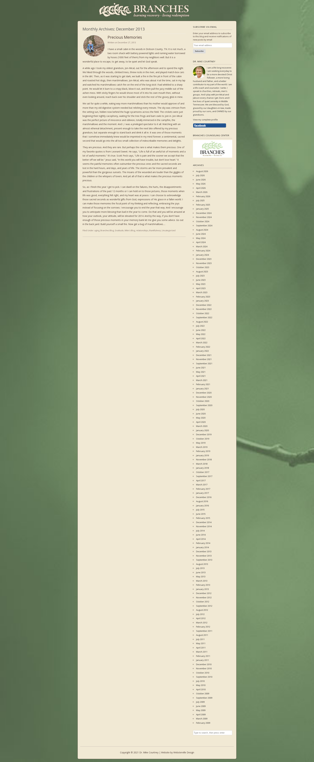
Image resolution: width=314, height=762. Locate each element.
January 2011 (202, 660)
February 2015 (203, 518)
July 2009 (200, 701)
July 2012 (200, 614)
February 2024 (203, 250)
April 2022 (201, 338)
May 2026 (200, 183)
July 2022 (200, 325)
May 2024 (200, 238)
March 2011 (201, 651)
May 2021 (200, 371)
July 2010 (200, 681)
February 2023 (203, 296)
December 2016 (203, 497)
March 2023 (201, 292)
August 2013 (202, 564)
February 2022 (203, 346)
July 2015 (200, 509)
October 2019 (202, 438)
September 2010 (204, 676)
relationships (142, 230)
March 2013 (201, 580)
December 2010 (203, 664)
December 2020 (203, 392)
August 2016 (202, 501)
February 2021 (203, 384)
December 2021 (203, 355)
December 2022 (203, 304)
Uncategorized (168, 230)
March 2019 (201, 447)
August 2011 (202, 635)
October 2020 (202, 401)
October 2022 (202, 313)
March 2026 (201, 192)
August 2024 (202, 229)
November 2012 (204, 597)
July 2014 (200, 530)
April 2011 (201, 647)
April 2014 (201, 538)
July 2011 (200, 639)
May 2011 (200, 643)
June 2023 (201, 279)
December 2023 (203, 258)
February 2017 (203, 488)
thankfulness (155, 230)
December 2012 (203, 593)
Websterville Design (183, 752)
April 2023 (201, 288)
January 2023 (202, 300)
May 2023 (200, 284)
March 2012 (201, 622)
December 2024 (203, 213)
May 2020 (200, 417)
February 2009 (203, 722)
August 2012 (202, 609)
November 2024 (204, 217)
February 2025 (203, 204)
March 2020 (201, 426)
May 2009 (200, 710)
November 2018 (204, 459)
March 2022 (201, 342)
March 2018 (201, 463)
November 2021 (204, 359)
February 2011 (203, 656)
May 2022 (200, 334)
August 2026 (202, 171)
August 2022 (202, 321)
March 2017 (201, 484)
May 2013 (200, 576)
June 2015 (201, 513)
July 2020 (200, 409)
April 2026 (201, 187)
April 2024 (201, 242)
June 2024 (201, 233)
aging (96, 230)
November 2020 (204, 396)
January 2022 (202, 350)
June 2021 (201, 367)
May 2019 (200, 442)
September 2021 (204, 363)
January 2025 (202, 208)
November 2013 (204, 555)
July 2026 (200, 175)
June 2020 (201, 413)
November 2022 (204, 309)
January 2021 (202, 388)
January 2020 (202, 430)
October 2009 (202, 693)
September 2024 (204, 225)
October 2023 (202, 267)
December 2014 (203, 522)
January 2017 (202, 492)
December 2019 (203, 434)
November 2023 (204, 263)
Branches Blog (107, 230)
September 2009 (204, 697)
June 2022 (201, 330)
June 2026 (201, 179)
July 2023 (200, 275)
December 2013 (203, 551)
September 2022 (204, 317)
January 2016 (202, 505)
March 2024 (201, 246)
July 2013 (200, 568)
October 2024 (202, 221)
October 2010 (202, 672)
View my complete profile (205, 119)
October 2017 (202, 472)
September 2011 (204, 630)
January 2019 (202, 455)
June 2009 (201, 706)
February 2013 (203, 584)
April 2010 (201, 689)
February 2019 (203, 451)
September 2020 (204, 405)
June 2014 (201, 534)
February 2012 (203, 626)
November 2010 (204, 668)
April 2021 (201, 375)
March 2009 (201, 718)
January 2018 (202, 467)
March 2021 (201, 380)
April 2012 (201, 618)
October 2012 (202, 601)
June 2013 (201, 572)
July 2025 (200, 200)
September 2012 (204, 605)
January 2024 (202, 254)
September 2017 (204, 476)
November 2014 (204, 526)
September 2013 (204, 559)
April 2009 (201, 714)
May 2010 (200, 685)
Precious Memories (125, 37)
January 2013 (202, 589)
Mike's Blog (130, 230)
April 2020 (201, 421)
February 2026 (203, 196)
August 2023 (202, 271)
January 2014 (202, 547)
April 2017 (201, 480)
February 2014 (203, 543)
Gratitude (119, 230)
